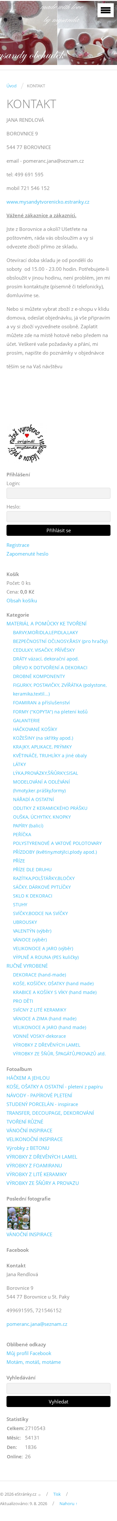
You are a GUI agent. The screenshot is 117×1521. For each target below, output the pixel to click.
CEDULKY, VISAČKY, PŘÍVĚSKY (44, 650)
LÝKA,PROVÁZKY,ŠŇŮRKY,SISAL (45, 773)
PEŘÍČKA (22, 834)
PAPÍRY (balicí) (28, 826)
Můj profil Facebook (28, 1353)
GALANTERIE (26, 720)
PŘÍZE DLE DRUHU (32, 869)
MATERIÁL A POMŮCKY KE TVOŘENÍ (46, 623)
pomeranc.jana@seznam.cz (36, 1324)
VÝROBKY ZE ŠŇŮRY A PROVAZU (42, 1183)
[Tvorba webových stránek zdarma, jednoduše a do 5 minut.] (39, 1494)
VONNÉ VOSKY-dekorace (39, 1036)
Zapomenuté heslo (27, 553)
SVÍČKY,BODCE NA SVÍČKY (40, 913)
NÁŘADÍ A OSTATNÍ (33, 799)
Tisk (57, 1494)
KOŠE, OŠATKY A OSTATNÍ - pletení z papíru (54, 1086)
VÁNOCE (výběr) (30, 939)
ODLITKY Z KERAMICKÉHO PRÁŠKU (50, 808)
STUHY (20, 904)
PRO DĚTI (23, 1001)
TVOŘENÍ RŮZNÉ (24, 1121)
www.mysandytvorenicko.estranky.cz (47, 201)
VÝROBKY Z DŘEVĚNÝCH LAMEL (46, 1045)
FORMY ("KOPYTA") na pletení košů (50, 712)
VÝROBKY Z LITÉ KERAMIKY (36, 1174)
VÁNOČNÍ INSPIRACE (29, 1130)
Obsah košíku (21, 600)
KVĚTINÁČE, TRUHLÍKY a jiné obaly (50, 755)
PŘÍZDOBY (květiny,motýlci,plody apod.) (55, 852)
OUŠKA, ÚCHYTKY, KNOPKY (42, 817)
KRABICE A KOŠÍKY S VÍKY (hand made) (55, 992)
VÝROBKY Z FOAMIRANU (34, 1165)
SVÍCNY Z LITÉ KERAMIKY (39, 1010)
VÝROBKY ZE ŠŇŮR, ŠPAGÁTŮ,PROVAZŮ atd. (59, 1053)
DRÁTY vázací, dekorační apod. (46, 659)
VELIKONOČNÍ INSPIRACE (34, 1139)
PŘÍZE (19, 861)
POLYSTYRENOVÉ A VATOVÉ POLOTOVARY (57, 843)
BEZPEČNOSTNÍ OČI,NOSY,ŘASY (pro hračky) (60, 641)
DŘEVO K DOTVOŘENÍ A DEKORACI (50, 667)
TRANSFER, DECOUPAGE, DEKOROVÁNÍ (50, 1113)
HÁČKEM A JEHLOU (28, 1078)
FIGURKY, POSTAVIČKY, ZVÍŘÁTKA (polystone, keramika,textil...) (60, 689)
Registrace (17, 545)
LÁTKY (19, 764)
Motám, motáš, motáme (33, 1362)
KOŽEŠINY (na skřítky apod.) (43, 738)
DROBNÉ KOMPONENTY (39, 676)
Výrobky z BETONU (27, 1148)
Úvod (11, 86)
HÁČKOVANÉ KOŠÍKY (35, 729)
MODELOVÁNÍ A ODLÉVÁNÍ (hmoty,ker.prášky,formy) (41, 786)
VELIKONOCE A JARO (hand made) (49, 1027)
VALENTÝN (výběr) (32, 931)
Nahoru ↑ (68, 1503)
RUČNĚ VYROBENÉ (27, 965)
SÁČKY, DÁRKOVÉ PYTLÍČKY (42, 887)
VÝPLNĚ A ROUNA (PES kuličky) (46, 957)
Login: (13, 483)
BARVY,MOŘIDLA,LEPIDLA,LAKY (45, 632)
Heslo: (13, 506)
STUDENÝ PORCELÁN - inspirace (42, 1104)
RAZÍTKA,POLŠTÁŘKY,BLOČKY (44, 878)
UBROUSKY (25, 922)
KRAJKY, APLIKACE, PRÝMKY (42, 747)
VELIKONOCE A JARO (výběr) (43, 948)
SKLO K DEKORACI (32, 896)
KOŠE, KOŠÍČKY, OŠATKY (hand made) (53, 983)
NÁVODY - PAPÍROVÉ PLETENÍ (39, 1095)
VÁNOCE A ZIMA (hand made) (44, 1018)
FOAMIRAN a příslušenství (41, 702)
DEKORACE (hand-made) (39, 975)
